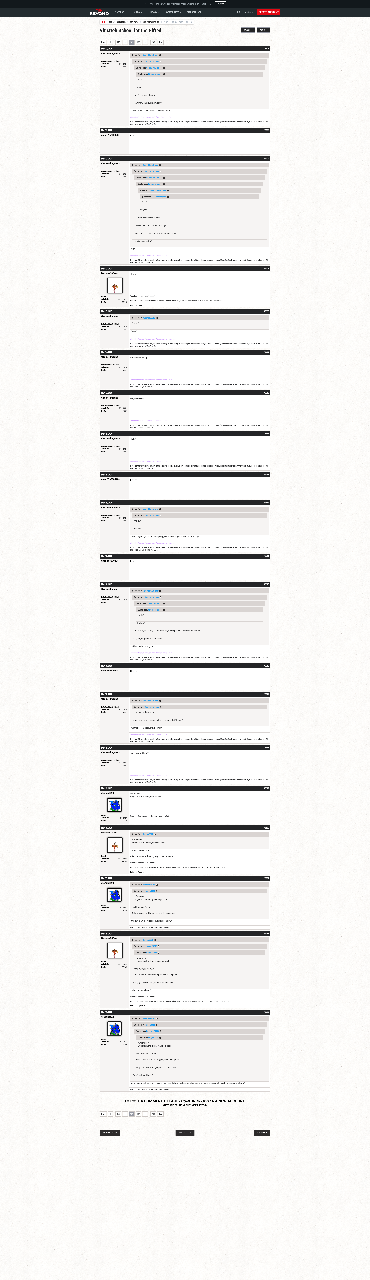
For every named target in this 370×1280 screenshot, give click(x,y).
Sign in (250, 12)
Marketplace (194, 12)
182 (138, 42)
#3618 (266, 747)
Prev (103, 42)
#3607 (266, 268)
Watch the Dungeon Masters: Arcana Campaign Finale (178, 3)
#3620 (266, 828)
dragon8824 (148, 834)
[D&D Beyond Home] (99, 12)
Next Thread (262, 1133)
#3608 (266, 311)
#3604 (266, 48)
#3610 (266, 393)
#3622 (266, 933)
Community (172, 12)
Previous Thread (110, 1133)
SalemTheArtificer (151, 55)
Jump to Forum (185, 1133)
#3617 (266, 694)
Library (153, 12)
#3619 (266, 788)
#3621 (266, 878)
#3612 (266, 474)
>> (160, 55)
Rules (136, 12)
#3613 (266, 503)
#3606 (266, 158)
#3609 (266, 352)
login (184, 1101)
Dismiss (220, 4)
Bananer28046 (149, 318)
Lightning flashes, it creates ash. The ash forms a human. (152, 117)
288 (153, 42)
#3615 (266, 584)
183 (145, 42)
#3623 (266, 1012)
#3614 (266, 556)
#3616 (266, 666)
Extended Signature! (138, 305)
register (205, 1101)
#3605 (266, 130)
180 (125, 42)
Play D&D (119, 12)
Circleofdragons (151, 61)
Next (160, 42)
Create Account (269, 12)
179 (118, 42)
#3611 (266, 433)
